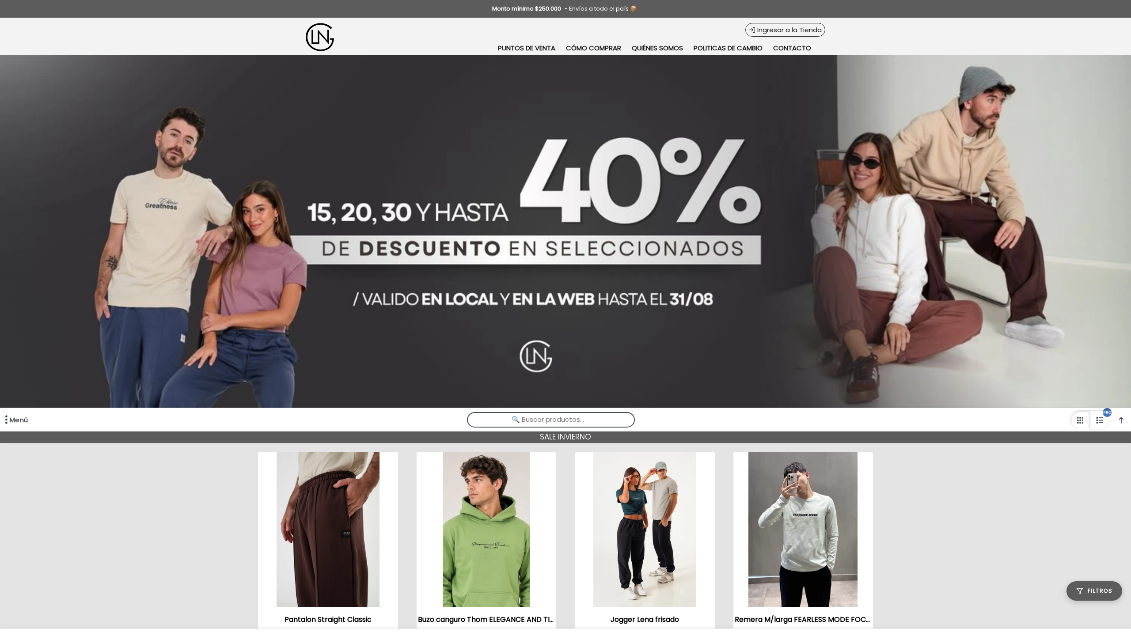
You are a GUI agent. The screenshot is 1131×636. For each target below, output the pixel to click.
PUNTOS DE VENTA (526, 48)
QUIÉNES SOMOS (657, 48)
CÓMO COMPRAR (593, 48)
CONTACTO (792, 48)
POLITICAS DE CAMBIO (728, 48)
